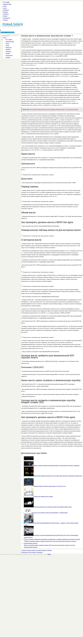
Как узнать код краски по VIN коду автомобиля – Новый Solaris (50, 512)
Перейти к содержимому (7, 32)
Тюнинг (5, 16)
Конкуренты (6, 18)
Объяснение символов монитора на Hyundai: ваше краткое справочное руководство (58, 476)
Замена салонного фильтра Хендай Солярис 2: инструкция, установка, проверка (56, 465)
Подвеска (6, 14)
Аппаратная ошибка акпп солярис (43, 496)
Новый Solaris (12, 24)
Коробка (5, 12)
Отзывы (5, 20)
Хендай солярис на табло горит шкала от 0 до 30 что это (50, 486)
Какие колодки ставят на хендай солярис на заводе (36, 550)
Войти (49, 554)
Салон (5, 8)
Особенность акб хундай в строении (32, 552)
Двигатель (6, 10)
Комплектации (7, 4)
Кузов (4, 6)
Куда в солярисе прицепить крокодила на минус (66, 539)
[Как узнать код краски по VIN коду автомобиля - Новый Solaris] (28, 512)
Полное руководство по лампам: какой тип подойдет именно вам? (53, 507)
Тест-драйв (6, 2)
